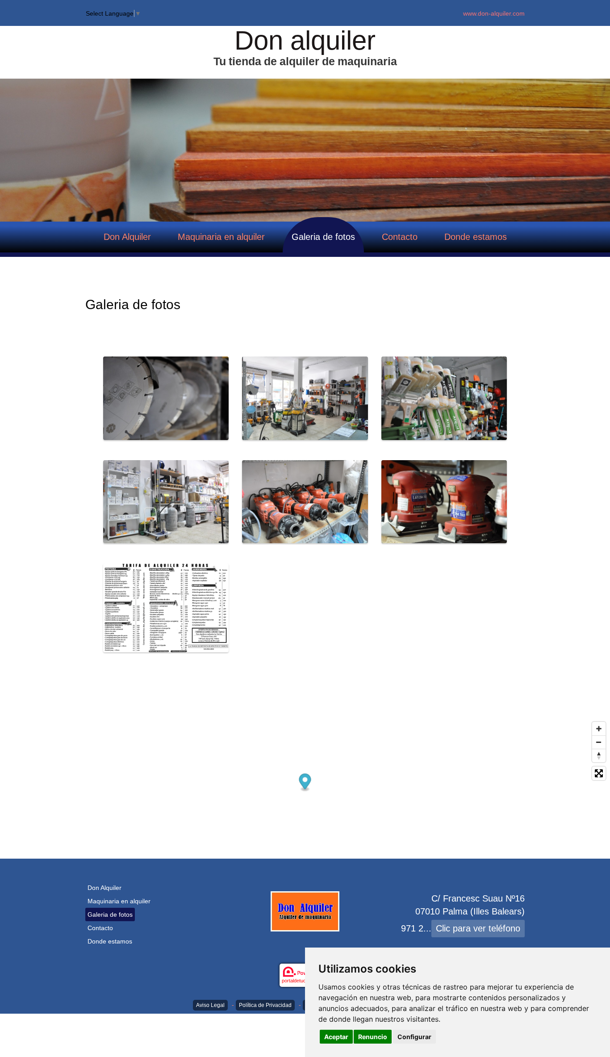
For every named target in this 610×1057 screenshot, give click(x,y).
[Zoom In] (599, 728)
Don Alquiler (127, 237)
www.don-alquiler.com (494, 13)
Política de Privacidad (265, 1005)
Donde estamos (475, 237)
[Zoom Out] (599, 742)
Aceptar (336, 1036)
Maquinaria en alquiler (221, 237)
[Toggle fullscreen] (599, 773)
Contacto (400, 237)
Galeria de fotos (323, 237)
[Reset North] (599, 755)
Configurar (414, 1036)
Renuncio (372, 1036)
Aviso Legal (210, 1005)
